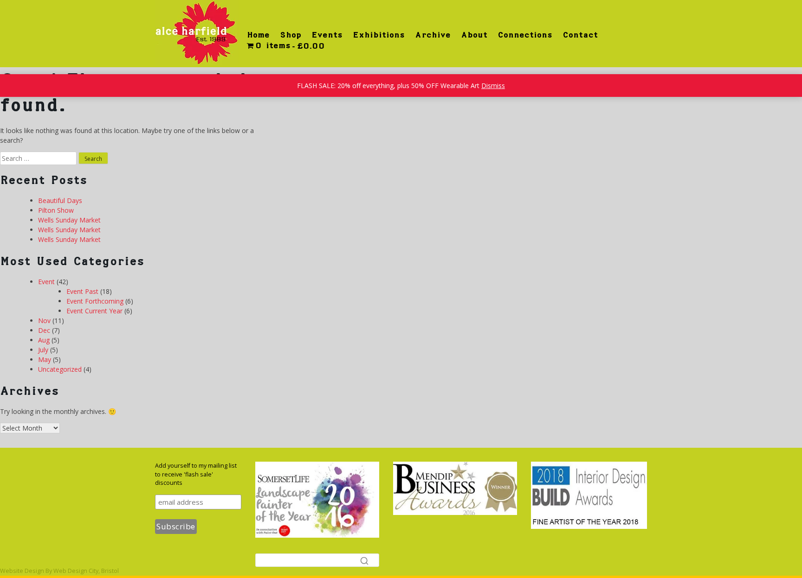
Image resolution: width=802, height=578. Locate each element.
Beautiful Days (60, 200)
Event (46, 281)
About (474, 34)
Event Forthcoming (94, 301)
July (43, 349)
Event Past (82, 291)
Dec (44, 330)
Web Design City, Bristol (86, 571)
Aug (44, 340)
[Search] (364, 560)
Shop (290, 34)
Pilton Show (56, 210)
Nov (44, 320)
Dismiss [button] (493, 85)
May (44, 359)
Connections (525, 34)
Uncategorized (60, 369)
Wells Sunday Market (69, 220)
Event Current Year (94, 310)
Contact (580, 34)
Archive (433, 34)
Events (327, 34)
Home (258, 34)
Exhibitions (379, 34)
